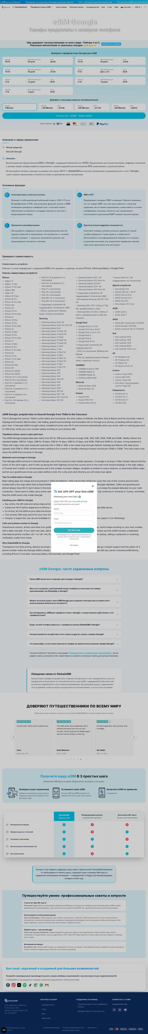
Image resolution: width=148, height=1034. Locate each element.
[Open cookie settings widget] (4, 1030)
